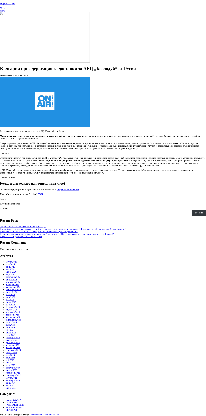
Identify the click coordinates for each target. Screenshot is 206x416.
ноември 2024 (12, 315)
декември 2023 (13, 342)
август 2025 (11, 292)
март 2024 (10, 335)
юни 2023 (10, 357)
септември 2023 (13, 350)
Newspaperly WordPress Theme (45, 414)
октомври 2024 (13, 317)
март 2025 (10, 304)
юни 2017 (10, 383)
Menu (2, 8)
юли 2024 (10, 325)
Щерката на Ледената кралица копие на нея (21, 236)
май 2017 (10, 385)
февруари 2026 (13, 277)
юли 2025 (10, 294)
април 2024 (11, 332)
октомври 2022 (13, 373)
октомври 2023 (13, 347)
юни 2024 (10, 327)
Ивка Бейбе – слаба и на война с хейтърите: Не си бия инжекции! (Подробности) (39, 231)
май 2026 (10, 269)
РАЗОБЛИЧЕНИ (14, 407)
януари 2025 (11, 309)
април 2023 (11, 362)
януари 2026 (11, 279)
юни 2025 (10, 297)
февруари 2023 (13, 368)
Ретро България (7, 3)
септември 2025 (13, 289)
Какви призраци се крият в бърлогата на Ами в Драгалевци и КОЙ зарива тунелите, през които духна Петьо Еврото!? (57, 234)
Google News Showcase (68, 189)
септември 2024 (13, 320)
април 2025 (11, 302)
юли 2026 (10, 264)
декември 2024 (13, 312)
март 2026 (10, 274)
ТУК (40, 194)
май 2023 (10, 360)
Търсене (4, 208)
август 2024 (11, 322)
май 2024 (10, 330)
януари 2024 (11, 340)
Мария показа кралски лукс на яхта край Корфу (23, 226)
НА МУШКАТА (13, 400)
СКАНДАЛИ (12, 410)
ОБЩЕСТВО (12, 402)
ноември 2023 (12, 345)
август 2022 (11, 378)
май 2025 (10, 299)
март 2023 (10, 365)
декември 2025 (13, 282)
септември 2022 (13, 375)
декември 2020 (13, 380)
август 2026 (11, 262)
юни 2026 (10, 267)
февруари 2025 (13, 307)
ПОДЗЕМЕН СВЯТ (15, 405)
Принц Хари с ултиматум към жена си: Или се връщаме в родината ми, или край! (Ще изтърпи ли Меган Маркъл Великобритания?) (63, 229)
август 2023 (11, 352)
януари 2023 (11, 370)
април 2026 (11, 272)
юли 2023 (10, 355)
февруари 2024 (13, 337)
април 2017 (11, 388)
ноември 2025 (12, 284)
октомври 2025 (13, 287)
